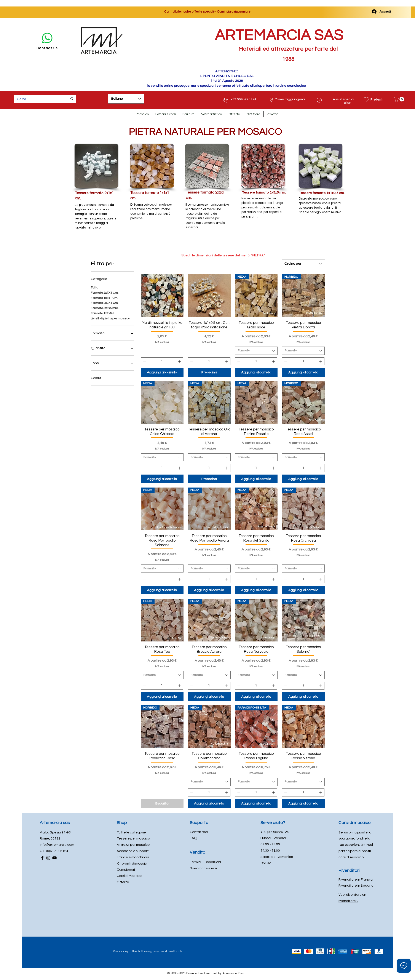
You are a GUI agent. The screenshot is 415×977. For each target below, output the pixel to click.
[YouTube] (54, 857)
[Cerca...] (72, 99)
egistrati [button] (402, 11)
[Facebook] (42, 857)
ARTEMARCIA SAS (279, 35)
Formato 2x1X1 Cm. (104, 292)
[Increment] (180, 361)
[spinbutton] (162, 361)
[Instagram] (48, 857)
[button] (399, 99)
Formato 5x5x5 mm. (105, 308)
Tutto (94, 287)
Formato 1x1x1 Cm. (104, 297)
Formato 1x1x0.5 (102, 313)
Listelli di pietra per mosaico (110, 318)
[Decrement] (144, 361)
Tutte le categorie (131, 832)
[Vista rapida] (162, 295)
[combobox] (303, 263)
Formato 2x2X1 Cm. (104, 302)
